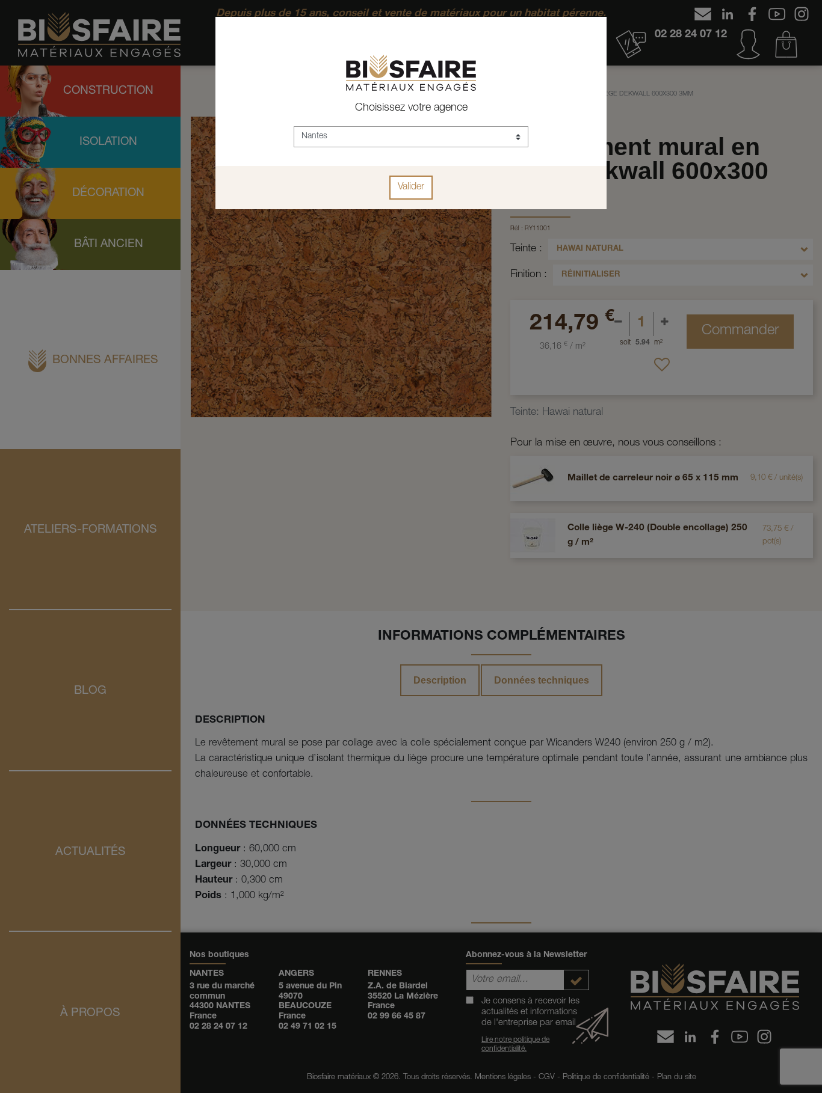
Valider (411, 187)
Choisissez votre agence (411, 108)
